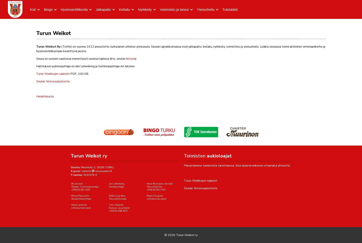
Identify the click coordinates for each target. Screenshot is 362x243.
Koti (33, 10)
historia (131, 59)
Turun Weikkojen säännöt (53, 74)
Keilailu (124, 10)
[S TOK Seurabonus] (201, 132)
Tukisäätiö (230, 10)
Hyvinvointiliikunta (74, 10)
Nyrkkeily (145, 10)
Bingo (48, 10)
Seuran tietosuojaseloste (53, 81)
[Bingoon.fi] (119, 132)
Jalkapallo (103, 10)
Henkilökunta (45, 96)
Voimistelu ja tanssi (174, 10)
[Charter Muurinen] (242, 132)
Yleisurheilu (205, 10)
